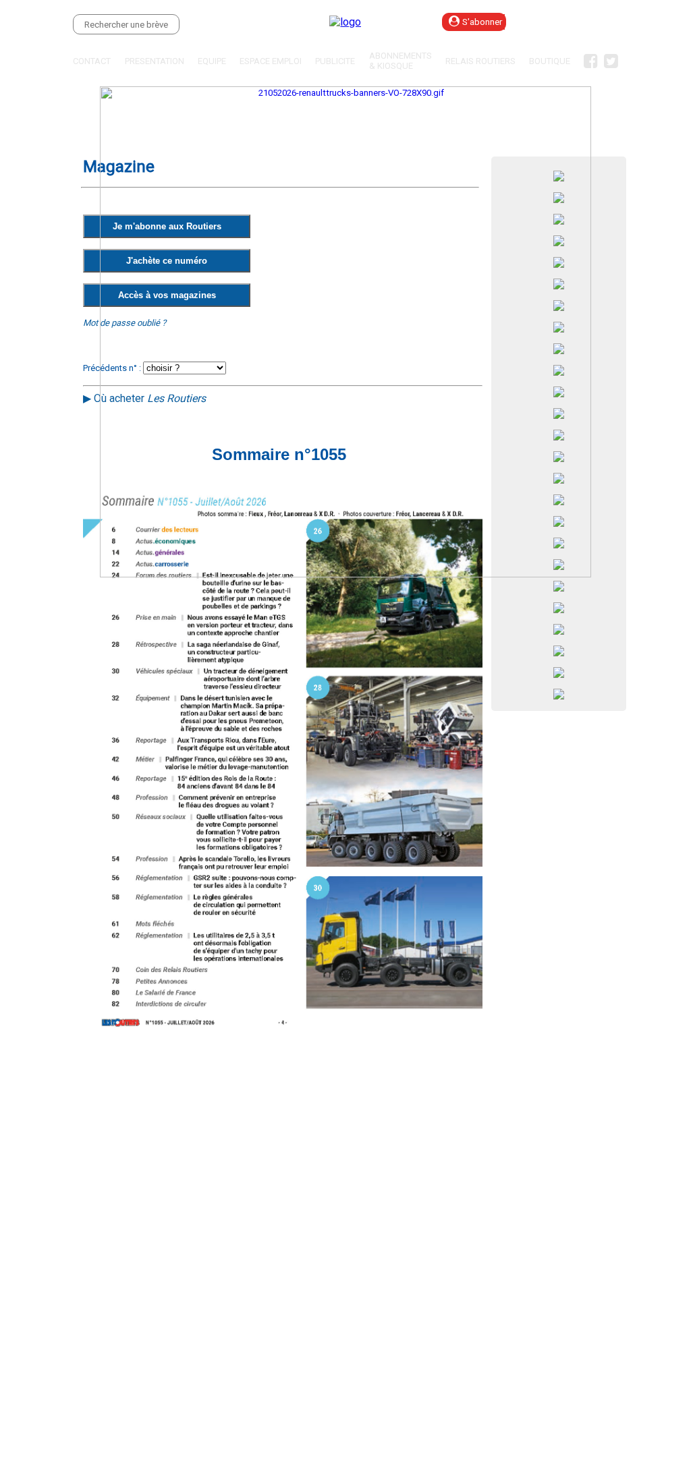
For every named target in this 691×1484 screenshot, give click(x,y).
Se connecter (580, 22)
